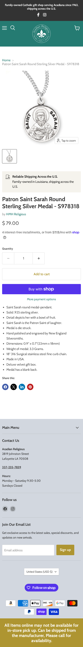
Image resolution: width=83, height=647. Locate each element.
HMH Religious (16, 214)
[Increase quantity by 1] (39, 258)
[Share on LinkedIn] (22, 387)
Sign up (65, 550)
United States (39, 571)
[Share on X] (13, 387)
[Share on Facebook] (5, 387)
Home (6, 60)
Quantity (7, 248)
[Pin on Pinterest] (30, 387)
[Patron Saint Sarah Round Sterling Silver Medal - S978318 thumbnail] (9, 156)
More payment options (41, 299)
